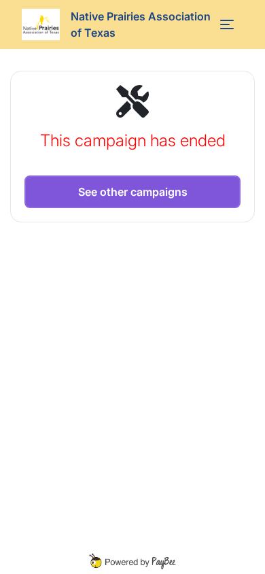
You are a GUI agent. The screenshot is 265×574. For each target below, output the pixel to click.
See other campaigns (133, 192)
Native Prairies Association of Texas (141, 24)
